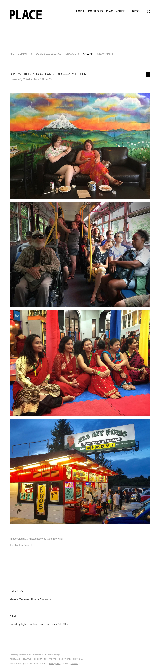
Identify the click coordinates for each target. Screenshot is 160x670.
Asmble (74, 663)
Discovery (72, 53)
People (80, 11)
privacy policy (54, 663)
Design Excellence (48, 53)
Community (25, 53)
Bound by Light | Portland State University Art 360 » (39, 624)
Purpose (135, 11)
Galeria (88, 53)
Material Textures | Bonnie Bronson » (30, 599)
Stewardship (105, 53)
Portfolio (95, 11)
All (12, 53)
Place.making (115, 11)
